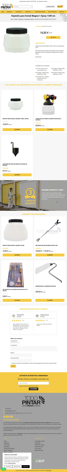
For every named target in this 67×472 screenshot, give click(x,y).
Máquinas (9, 11)
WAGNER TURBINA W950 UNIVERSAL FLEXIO (59, 73)
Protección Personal (40, 11)
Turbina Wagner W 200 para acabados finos (42, 69)
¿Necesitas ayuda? (40, 441)
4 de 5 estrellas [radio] (17, 342)
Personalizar (8, 466)
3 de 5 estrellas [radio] (15, 342)
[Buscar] (31, 6)
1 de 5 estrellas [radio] (11, 342)
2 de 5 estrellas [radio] (13, 342)
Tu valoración (13, 345)
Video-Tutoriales (8, 450)
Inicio (3, 11)
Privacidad (37, 443)
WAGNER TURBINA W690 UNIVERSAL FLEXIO (43, 73)
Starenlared (48, 470)
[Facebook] (4, 417)
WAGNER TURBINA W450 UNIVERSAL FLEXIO (59, 69)
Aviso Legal (38, 448)
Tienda (15, 19)
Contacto (61, 11)
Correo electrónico (14, 358)
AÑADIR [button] (18, 129)
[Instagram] (7, 417)
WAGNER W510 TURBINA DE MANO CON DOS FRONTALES (43, 78)
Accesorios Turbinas (29, 19)
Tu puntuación (13, 340)
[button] (3, 469)
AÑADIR (54, 37)
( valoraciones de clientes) (46, 26)
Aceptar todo (25, 466)
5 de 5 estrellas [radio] (18, 342)
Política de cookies (11, 463)
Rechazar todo (17, 466)
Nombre (12, 352)
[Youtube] (12, 417)
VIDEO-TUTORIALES (52, 11)
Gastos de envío (39, 446)
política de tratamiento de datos (31, 386)
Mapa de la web (39, 450)
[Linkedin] (9, 417)
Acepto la (28, 386)
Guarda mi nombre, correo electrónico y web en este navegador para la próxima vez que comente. (34, 363)
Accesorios (18, 11)
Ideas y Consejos (8, 452)
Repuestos (28, 11)
